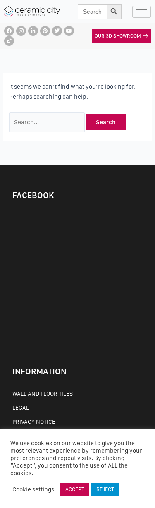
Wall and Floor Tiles (42, 393)
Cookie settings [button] (33, 489)
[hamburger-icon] (141, 12)
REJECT (105, 489)
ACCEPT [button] (74, 489)
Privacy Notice (33, 421)
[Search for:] (47, 122)
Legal (20, 407)
